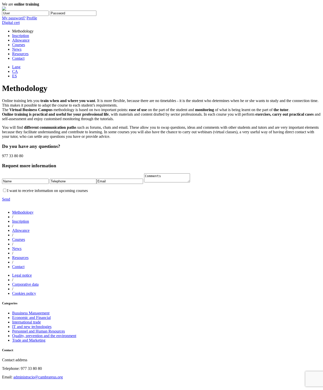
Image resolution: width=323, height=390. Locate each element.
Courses (18, 45)
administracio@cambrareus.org (38, 377)
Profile (31, 18)
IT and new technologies (31, 326)
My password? (13, 18)
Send (6, 199)
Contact (18, 58)
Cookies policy (24, 293)
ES (14, 76)
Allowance (21, 40)
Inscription (20, 36)
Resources (20, 54)
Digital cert (11, 22)
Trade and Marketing (28, 340)
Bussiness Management (30, 313)
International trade (26, 322)
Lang (16, 67)
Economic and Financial (31, 317)
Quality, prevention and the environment (44, 336)
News (16, 49)
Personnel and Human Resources (38, 331)
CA (15, 71)
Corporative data (25, 284)
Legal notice (22, 275)
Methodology (23, 212)
